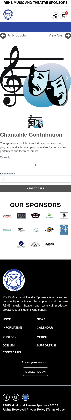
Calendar (45, 327)
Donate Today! (35, 371)
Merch (42, 337)
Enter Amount (7, 173)
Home (7, 319)
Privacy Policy (36, 409)
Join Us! (9, 345)
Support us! (46, 345)
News (41, 319)
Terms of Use (56, 409)
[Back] (3, 35)
